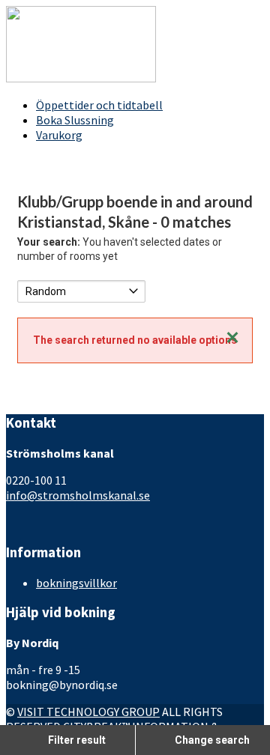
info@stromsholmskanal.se (78, 495)
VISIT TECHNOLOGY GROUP (88, 711)
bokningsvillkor (76, 582)
